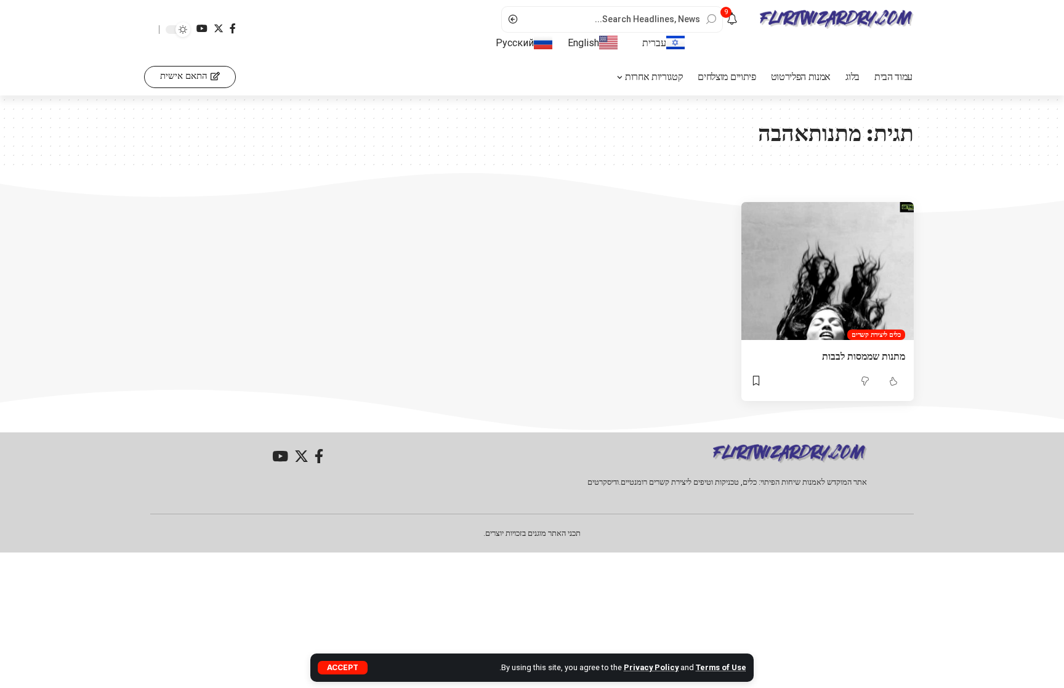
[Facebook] (233, 28)
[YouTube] (202, 28)
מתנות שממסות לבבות (863, 356)
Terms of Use (721, 667)
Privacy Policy (651, 667)
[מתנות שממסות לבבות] (827, 271)
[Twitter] (219, 28)
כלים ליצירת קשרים (876, 334)
